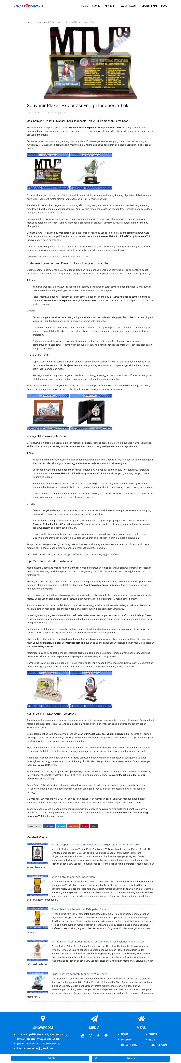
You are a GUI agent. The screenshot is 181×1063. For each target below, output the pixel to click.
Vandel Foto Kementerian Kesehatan (73, 876)
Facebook (49, 826)
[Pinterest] (105, 1035)
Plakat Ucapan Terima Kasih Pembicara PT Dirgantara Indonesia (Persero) (95, 844)
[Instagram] (90, 1035)
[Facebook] (98, 1035)
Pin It (85, 826)
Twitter (62, 826)
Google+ (74, 826)
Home (84, 6)
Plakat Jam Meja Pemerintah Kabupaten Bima (78, 909)
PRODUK (126, 1039)
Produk (109, 6)
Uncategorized (42, 22)
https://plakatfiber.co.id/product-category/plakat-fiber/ (90, 554)
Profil (96, 6)
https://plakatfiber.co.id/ (75, 256)
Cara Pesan (128, 6)
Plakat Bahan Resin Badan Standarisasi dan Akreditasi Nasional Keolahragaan (97, 941)
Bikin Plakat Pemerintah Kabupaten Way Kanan (79, 973)
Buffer (93, 826)
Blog (164, 6)
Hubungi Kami (148, 6)
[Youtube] (82, 1035)
